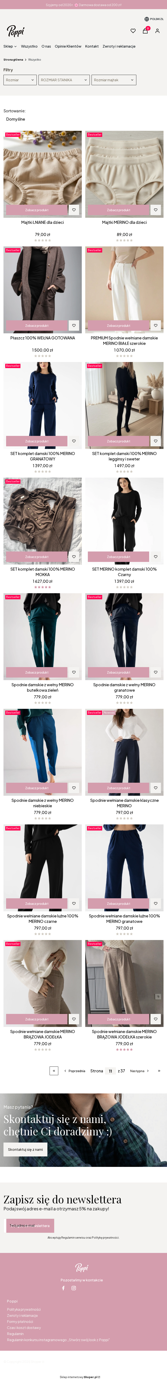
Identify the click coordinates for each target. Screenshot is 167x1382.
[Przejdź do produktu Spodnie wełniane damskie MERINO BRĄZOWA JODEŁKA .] (42, 983)
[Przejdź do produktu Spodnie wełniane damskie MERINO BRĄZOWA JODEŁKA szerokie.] (124, 983)
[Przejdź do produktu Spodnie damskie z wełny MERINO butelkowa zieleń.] (42, 636)
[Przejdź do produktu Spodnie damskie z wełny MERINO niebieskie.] (42, 752)
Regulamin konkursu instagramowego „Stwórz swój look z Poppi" (58, 1339)
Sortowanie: (14, 111)
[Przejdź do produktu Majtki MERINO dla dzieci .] (124, 174)
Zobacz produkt (36, 210)
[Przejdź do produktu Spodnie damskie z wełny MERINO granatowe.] (124, 636)
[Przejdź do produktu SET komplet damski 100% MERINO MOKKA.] (42, 521)
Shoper (36, 1362)
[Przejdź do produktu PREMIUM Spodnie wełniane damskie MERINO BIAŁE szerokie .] (124, 289)
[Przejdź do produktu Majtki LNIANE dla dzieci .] (42, 174)
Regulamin (15, 1333)
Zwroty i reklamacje (22, 1315)
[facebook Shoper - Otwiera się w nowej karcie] (63, 1288)
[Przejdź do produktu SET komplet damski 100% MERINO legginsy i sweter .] (124, 405)
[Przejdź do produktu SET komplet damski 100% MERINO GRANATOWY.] (42, 405)
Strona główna (13, 59)
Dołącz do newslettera (30, 1225)
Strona (96, 1071)
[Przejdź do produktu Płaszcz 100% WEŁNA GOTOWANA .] (42, 289)
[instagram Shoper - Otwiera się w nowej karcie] (73, 1288)
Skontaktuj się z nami (25, 1149)
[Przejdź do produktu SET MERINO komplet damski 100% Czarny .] (124, 521)
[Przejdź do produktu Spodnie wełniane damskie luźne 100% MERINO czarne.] (42, 867)
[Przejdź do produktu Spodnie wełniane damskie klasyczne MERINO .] (124, 752)
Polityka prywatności (24, 1309)
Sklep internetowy (78, 1377)
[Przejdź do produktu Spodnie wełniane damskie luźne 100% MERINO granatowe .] (124, 867)
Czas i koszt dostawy (24, 1327)
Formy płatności (20, 1321)
